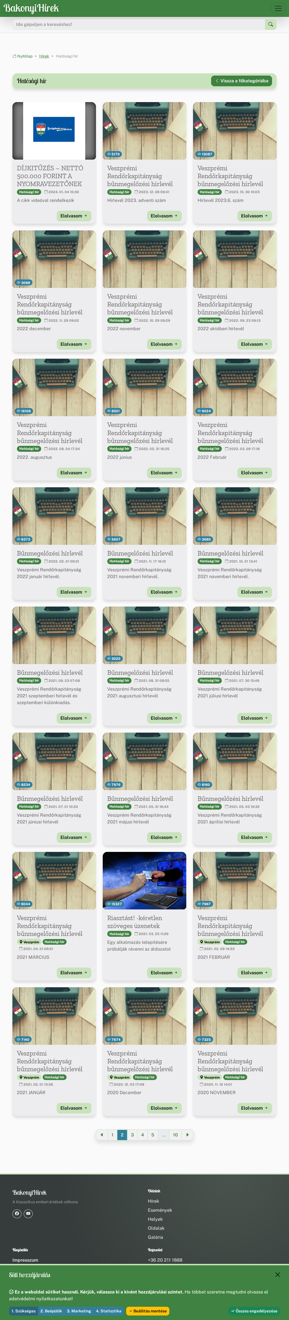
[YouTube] (28, 1213)
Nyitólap (24, 56)
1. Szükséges (24, 1311)
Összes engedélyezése (256, 1311)
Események (160, 1210)
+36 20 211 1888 (165, 1260)
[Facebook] (16, 1213)
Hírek (44, 56)
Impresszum (25, 1260)
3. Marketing (79, 1311)
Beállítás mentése (150, 1311)
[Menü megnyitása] (278, 8)
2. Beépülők (51, 1311)
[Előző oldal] (102, 1135)
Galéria (155, 1237)
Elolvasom (71, 216)
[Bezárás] (277, 1274)
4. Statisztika (108, 1311)
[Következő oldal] (187, 1135)
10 (175, 1135)
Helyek (155, 1219)
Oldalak (156, 1228)
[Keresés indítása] (271, 24)
